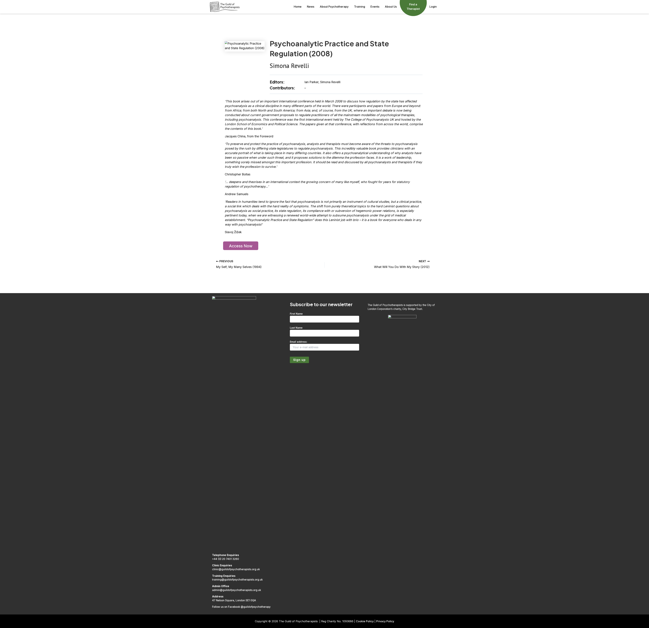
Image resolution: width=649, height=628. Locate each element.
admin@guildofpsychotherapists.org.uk (236, 590)
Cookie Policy (365, 621)
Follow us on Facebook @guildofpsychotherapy (241, 606)
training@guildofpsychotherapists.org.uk (237, 579)
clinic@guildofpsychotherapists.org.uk (236, 569)
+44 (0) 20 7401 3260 (225, 559)
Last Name (296, 327)
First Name (296, 313)
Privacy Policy (385, 621)
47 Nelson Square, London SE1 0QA (234, 600)
